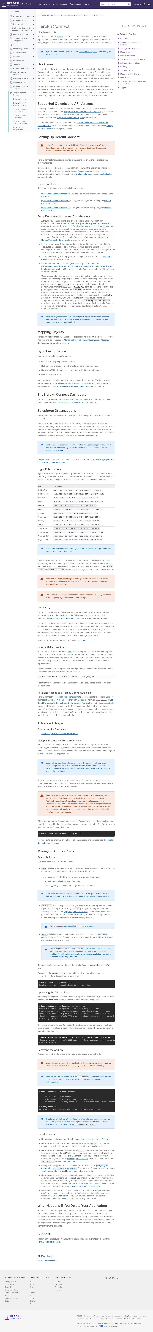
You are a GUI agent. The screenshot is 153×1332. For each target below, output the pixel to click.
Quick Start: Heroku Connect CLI (55, 200)
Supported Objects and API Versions (66, 104)
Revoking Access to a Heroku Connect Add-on (64, 692)
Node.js (32, 1281)
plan (70, 651)
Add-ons (16, 56)
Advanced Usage (126, 70)
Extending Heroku (20, 78)
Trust (140, 1323)
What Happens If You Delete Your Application (72, 1206)
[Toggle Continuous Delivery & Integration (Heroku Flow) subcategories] (34, 28)
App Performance (20, 52)
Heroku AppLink (19, 99)
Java (31, 1287)
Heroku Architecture (21, 16)
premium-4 (85, 223)
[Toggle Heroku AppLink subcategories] (34, 99)
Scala (32, 1298)
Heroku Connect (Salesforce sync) (20, 104)
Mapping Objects (126, 52)
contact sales (106, 174)
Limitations (124, 78)
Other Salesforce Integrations (20, 128)
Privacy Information (111, 1323)
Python (32, 1293)
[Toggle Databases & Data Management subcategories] (34, 38)
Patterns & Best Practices (19, 73)
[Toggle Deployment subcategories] (34, 24)
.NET (31, 1304)
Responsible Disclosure (128, 1323)
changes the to (74, 1167)
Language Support (20, 34)
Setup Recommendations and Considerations (64, 216)
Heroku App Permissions (68, 697)
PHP (31, 1290)
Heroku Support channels (49, 1242)
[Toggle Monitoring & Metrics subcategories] (34, 48)
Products (58, 1287)
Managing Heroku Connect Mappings (80, 340)
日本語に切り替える (139, 26)
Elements (58, 1284)
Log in (136, 4)
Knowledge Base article (77, 1158)
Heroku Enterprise (20, 68)
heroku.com (80, 1323)
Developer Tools (19, 20)
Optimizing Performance (52, 729)
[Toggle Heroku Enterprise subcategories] (34, 68)
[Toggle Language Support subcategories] (34, 34)
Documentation (61, 4)
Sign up (147, 4)
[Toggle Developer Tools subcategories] (34, 20)
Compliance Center (12, 1290)
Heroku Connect (97, 15)
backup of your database (80, 1066)
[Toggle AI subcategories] (34, 44)
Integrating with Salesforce (19, 94)
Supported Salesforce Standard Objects (82, 111)
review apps (77, 1143)
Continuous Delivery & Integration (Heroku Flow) (22, 29)
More (85, 4)
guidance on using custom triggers (86, 1186)
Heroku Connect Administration (21, 110)
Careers (58, 1281)
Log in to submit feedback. (48, 1260)
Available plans (82, 174)
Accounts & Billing (20, 82)
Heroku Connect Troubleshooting (21, 122)
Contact (79, 1326)
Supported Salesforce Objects (70, 117)
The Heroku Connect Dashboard (132, 59)
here (85, 640)
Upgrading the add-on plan (75, 911)
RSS (106, 1278)
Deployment (18, 24)
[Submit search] (128, 4)
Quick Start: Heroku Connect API (55, 208)
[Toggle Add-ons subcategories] (34, 56)
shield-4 (105, 223)
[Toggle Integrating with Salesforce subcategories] (34, 92)
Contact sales (44, 965)
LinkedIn (117, 1278)
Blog (6, 1295)
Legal (88, 1323)
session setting (65, 579)
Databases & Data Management (20, 39)
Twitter (110, 1278)
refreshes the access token (62, 618)
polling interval (62, 881)
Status (7, 1301)
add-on (60, 36)
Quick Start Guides (48, 184)
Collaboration (18, 60)
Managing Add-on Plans (129, 74)
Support (123, 87)
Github (113, 1278)
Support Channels (11, 1298)
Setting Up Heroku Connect (131, 48)
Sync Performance (127, 56)
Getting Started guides (88, 52)
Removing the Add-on (50, 1050)
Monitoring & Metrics (21, 48)
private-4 (95, 223)
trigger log (53, 885)
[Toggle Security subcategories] (34, 64)
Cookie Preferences (91, 1326)
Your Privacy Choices (111, 1326)
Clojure (32, 1301)
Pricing (57, 1290)
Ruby (32, 1284)
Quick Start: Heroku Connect (54, 194)
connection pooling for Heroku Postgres (91, 1139)
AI (14, 45)
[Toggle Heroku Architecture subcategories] (34, 16)
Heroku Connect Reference (21, 116)
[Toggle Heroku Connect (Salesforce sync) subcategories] (34, 103)
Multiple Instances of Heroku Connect (59, 740)
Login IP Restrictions (49, 469)
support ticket (61, 1196)
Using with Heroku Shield (52, 647)
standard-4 (74, 223)
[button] (112, 833)
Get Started (43, 4)
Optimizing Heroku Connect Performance (73, 386)
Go (31, 1295)
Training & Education (12, 1293)
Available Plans (46, 857)
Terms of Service (97, 1323)
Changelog (76, 4)
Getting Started (10, 1281)
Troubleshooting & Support (20, 87)
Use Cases (124, 39)
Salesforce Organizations (130, 63)
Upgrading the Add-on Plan (53, 992)
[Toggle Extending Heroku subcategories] (34, 78)
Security (16, 64)
